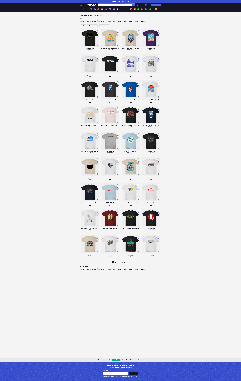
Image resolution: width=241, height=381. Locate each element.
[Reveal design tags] (97, 45)
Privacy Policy (118, 376)
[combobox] (115, 5)
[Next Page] (130, 262)
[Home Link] (91, 5)
